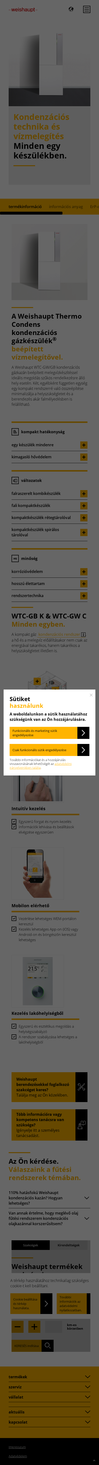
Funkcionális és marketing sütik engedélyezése (34, 733)
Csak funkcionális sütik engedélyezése (39, 750)
